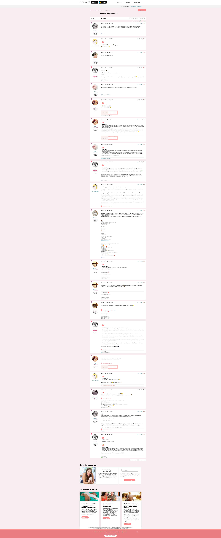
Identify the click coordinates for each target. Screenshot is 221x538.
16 (137, 460)
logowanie (139, 6)
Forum (91, 10)
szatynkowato (95, 397)
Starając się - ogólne (97, 10)
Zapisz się (130, 480)
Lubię (141, 23)
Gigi (95, 126)
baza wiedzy (128, 2)
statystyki (119, 2)
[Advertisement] (84, 24)
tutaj (124, 476)
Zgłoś (144, 23)
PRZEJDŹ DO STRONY (110, 535)
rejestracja (133, 6)
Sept (95, 91)
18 (140, 18)
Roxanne (95, 217)
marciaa (95, 59)
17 (138, 18)
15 (135, 18)
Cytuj (138, 23)
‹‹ (129, 18)
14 (133, 18)
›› (144, 18)
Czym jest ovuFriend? (125, 6)
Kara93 (95, 75)
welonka (95, 30)
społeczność (137, 2)
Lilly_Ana (95, 268)
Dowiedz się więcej (112, 532)
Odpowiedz (142, 10)
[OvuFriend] (84, 3)
